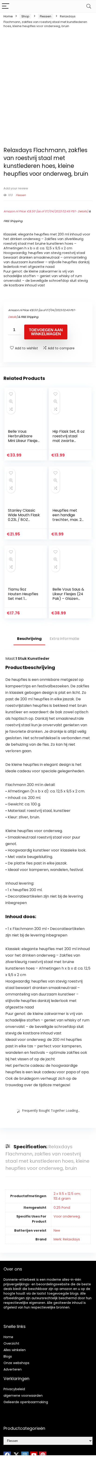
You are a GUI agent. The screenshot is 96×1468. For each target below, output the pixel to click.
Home (8, 16)
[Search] (88, 6)
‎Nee (57, 1230)
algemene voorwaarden (23, 1395)
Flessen (45, 16)
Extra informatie (64, 638)
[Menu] (5, 6)
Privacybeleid (14, 1389)
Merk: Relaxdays (67, 1239)
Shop (25, 16)
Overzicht (11, 1343)
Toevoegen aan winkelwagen (46, 332)
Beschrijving (29, 638)
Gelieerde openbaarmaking (25, 1402)
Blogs (7, 1356)
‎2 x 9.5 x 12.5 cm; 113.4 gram (67, 1196)
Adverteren (12, 1369)
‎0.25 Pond (62, 1207)
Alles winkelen (14, 1350)
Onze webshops (16, 1363)
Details (82, 211)
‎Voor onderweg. (67, 1216)
